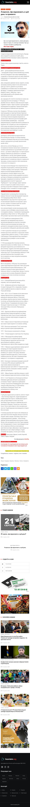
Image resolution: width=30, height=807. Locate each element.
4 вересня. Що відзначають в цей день (15, 547)
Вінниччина (5, 793)
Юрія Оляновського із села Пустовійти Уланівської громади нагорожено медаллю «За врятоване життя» (14, 638)
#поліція (24, 778)
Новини (13, 790)
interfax (26, 439)
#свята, (21, 460)
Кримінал (4, 795)
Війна (3, 790)
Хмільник (14, 795)
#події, (2, 460)
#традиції (10, 775)
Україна (23, 790)
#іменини (17, 775)
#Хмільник (11, 778)
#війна (17, 778)
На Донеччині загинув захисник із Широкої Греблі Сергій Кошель (14, 662)
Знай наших (7, 634)
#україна (4, 778)
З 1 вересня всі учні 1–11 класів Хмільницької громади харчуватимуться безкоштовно (13, 710)
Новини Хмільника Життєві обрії (11, 17)
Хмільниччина (15, 793)
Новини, (2, 634)
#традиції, (6, 460)
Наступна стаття (14, 545)
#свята (3, 775)
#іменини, (16, 460)
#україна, (12, 460)
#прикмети (26, 460)
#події (24, 775)
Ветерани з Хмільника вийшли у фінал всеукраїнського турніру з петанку (11, 686)
